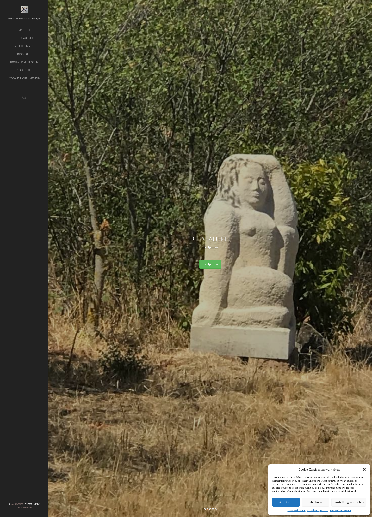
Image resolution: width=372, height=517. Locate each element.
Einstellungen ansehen (348, 502)
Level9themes (24, 507)
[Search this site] (24, 97)
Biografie (24, 54)
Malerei (24, 29)
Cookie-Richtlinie (297, 510)
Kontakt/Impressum (317, 510)
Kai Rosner (17, 504)
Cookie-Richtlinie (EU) (24, 78)
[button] (364, 469)
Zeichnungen (24, 46)
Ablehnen (315, 502)
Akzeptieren (286, 502)
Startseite (24, 70)
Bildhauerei (24, 38)
